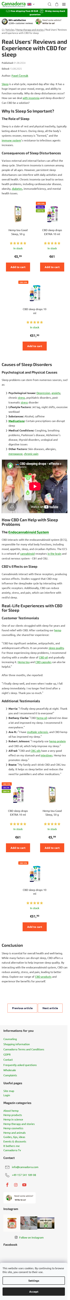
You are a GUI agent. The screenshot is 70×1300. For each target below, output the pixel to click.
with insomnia (31, 97)
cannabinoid (27, 553)
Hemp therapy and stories (19, 1123)
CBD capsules (43, 662)
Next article (50, 1008)
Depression (43, 393)
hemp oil (42, 717)
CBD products (43, 976)
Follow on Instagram (31, 1237)
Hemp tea (24, 662)
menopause (15, 453)
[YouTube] (24, 1185)
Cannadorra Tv (12, 1150)
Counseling (10, 1039)
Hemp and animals (14, 1132)
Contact (8, 1059)
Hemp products (12, 1114)
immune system (11, 140)
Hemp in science (13, 1119)
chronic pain (31, 453)
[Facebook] (7, 1185)
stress (21, 397)
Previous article (22, 1008)
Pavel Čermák (20, 75)
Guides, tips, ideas (14, 1136)
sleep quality (56, 647)
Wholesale (9, 1070)
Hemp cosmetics (13, 1128)
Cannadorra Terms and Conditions (23, 1049)
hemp (57, 630)
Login (6, 1095)
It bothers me (11, 1145)
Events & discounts (14, 1141)
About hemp (11, 1110)
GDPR (7, 1054)
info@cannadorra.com (25, 1167)
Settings (33, 1280)
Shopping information (16, 1044)
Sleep (5, 84)
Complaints (10, 1075)
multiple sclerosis (37, 732)
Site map (8, 1090)
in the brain (54, 553)
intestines (46, 755)
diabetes (17, 188)
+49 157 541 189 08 (24, 1174)
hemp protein (57, 741)
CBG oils (36, 750)
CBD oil (43, 657)
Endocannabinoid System (28, 532)
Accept (33, 1291)
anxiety (55, 393)
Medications (16, 421)
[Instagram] (16, 1185)
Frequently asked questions (20, 1064)
